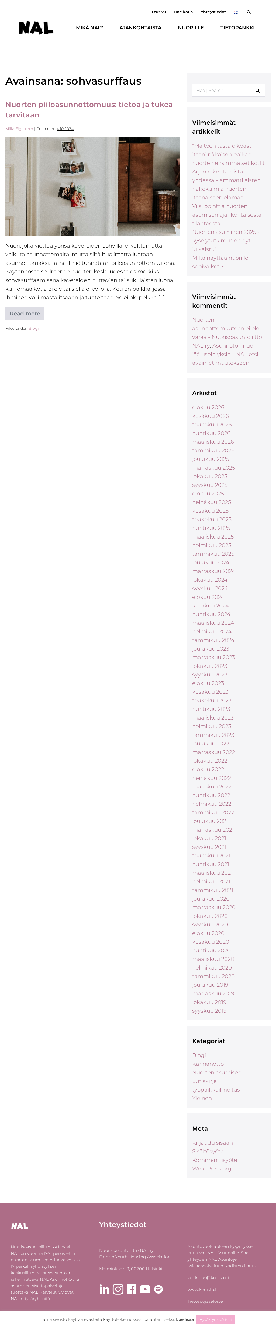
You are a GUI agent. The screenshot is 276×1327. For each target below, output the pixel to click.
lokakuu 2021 (209, 838)
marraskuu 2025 (213, 467)
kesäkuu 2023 (210, 692)
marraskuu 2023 (213, 657)
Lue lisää (185, 1319)
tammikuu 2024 (213, 640)
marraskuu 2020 (214, 907)
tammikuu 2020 (213, 976)
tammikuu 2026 (213, 450)
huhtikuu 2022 (211, 795)
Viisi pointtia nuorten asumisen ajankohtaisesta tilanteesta (226, 215)
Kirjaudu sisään (212, 1143)
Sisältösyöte (208, 1151)
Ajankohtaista (140, 28)
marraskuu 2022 (213, 752)
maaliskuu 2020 (213, 959)
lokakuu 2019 (209, 1002)
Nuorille (191, 28)
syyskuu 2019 (209, 1011)
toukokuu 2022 (212, 786)
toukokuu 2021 (211, 855)
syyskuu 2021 (209, 847)
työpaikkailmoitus (216, 1089)
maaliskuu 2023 (213, 717)
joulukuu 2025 (210, 459)
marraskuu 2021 (213, 829)
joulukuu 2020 (211, 898)
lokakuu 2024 (209, 579)
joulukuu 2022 (210, 743)
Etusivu (159, 11)
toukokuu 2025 (212, 519)
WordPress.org (212, 1168)
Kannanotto (208, 1064)
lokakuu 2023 (209, 666)
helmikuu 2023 (211, 726)
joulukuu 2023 (210, 648)
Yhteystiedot (213, 11)
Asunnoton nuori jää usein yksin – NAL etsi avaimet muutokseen (225, 354)
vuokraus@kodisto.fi (208, 1277)
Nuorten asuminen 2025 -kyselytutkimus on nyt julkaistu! (226, 240)
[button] (249, 12)
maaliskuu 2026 (213, 442)
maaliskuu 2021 (212, 873)
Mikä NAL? (89, 28)
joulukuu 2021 (210, 821)
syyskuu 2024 (210, 588)
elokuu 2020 (208, 933)
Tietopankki (237, 28)
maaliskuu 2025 (213, 536)
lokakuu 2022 (209, 761)
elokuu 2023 (208, 683)
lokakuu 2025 (209, 476)
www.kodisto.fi (203, 1289)
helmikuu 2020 (212, 967)
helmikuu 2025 (211, 545)
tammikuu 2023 (213, 735)
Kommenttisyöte (214, 1160)
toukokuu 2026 (212, 424)
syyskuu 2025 (209, 485)
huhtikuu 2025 (211, 528)
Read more (27, 315)
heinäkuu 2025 (211, 502)
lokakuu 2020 (210, 916)
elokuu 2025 (208, 493)
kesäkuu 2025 (210, 511)
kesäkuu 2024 (210, 605)
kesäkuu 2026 (210, 416)
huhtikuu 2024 (211, 614)
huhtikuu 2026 (211, 433)
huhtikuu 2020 (211, 950)
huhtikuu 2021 (210, 864)
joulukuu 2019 (210, 985)
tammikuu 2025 (213, 554)
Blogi (34, 328)
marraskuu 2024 (213, 571)
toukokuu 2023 (212, 700)
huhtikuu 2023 (211, 709)
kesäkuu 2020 (210, 942)
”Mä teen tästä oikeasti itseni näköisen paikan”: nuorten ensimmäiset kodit (228, 154)
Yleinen (202, 1098)
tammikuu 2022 (213, 812)
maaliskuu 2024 (213, 623)
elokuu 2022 (208, 769)
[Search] (258, 90)
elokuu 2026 (208, 407)
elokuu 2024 (208, 597)
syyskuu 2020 (210, 924)
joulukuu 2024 (210, 562)
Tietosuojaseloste (205, 1301)
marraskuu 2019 (213, 993)
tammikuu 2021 (212, 890)
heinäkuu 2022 (211, 778)
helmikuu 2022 (211, 804)
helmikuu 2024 (212, 631)
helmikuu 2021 (211, 881)
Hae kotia (183, 11)
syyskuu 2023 (209, 674)
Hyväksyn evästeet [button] (215, 1319)
